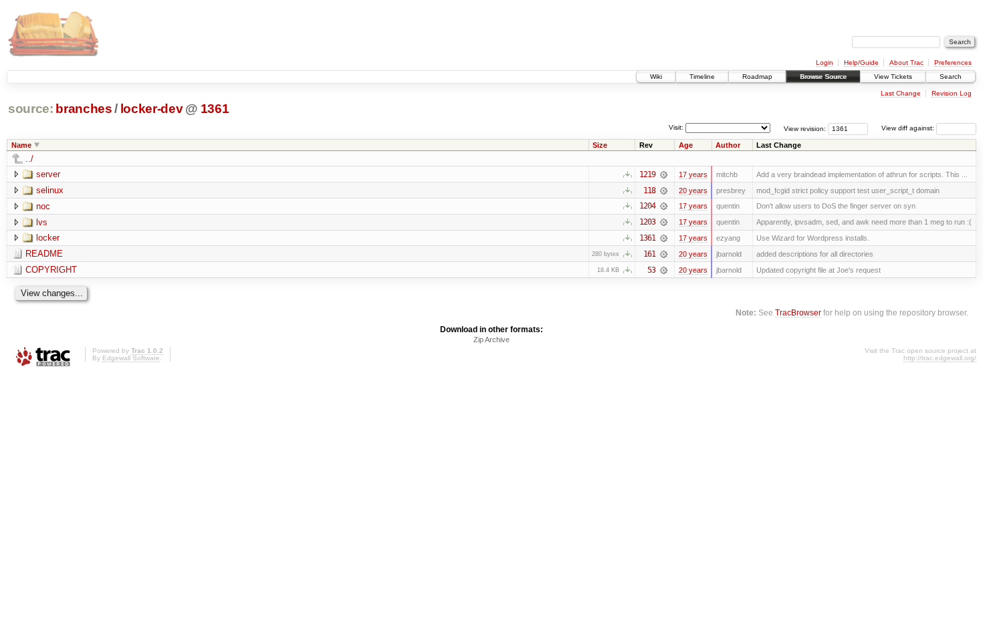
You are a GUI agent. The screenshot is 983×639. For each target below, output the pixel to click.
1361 (215, 109)
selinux (50, 190)
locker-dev (151, 109)
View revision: (805, 128)
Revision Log (952, 93)
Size (599, 145)
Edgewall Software (131, 358)
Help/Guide (861, 62)
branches (84, 109)
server (48, 174)
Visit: (676, 127)
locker (48, 238)
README (44, 254)
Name (21, 145)
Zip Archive (491, 340)
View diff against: (908, 128)
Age (686, 145)
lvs (41, 222)
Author (728, 145)
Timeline (702, 76)
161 (649, 254)
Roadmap (757, 76)
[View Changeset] (663, 174)
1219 (647, 174)
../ (29, 159)
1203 (647, 222)
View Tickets (893, 76)
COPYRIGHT (51, 270)
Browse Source (823, 76)
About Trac (906, 62)
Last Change (901, 93)
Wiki (656, 76)
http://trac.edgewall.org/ (939, 358)
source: (30, 109)
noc (43, 206)
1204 (647, 206)
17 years (693, 174)
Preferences (953, 62)
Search (951, 76)
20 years (693, 190)
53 (651, 270)
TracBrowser (798, 312)
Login (824, 62)
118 (649, 190)
